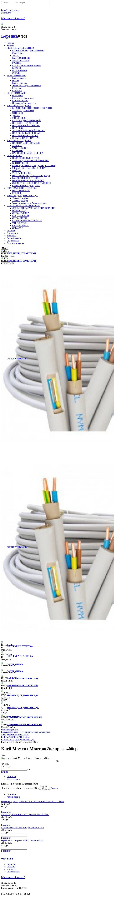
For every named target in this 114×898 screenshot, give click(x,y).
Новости (11, 864)
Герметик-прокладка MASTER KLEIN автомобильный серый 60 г (32, 801)
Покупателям (13, 871)
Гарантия (11, 866)
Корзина (9, 36)
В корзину (6, 812)
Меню (4, 248)
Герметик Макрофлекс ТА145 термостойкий (22, 840)
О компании (7, 859)
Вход (3, 10)
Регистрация (12, 10)
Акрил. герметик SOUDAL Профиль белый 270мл (25, 814)
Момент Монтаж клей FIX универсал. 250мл (22, 827)
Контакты (11, 869)
